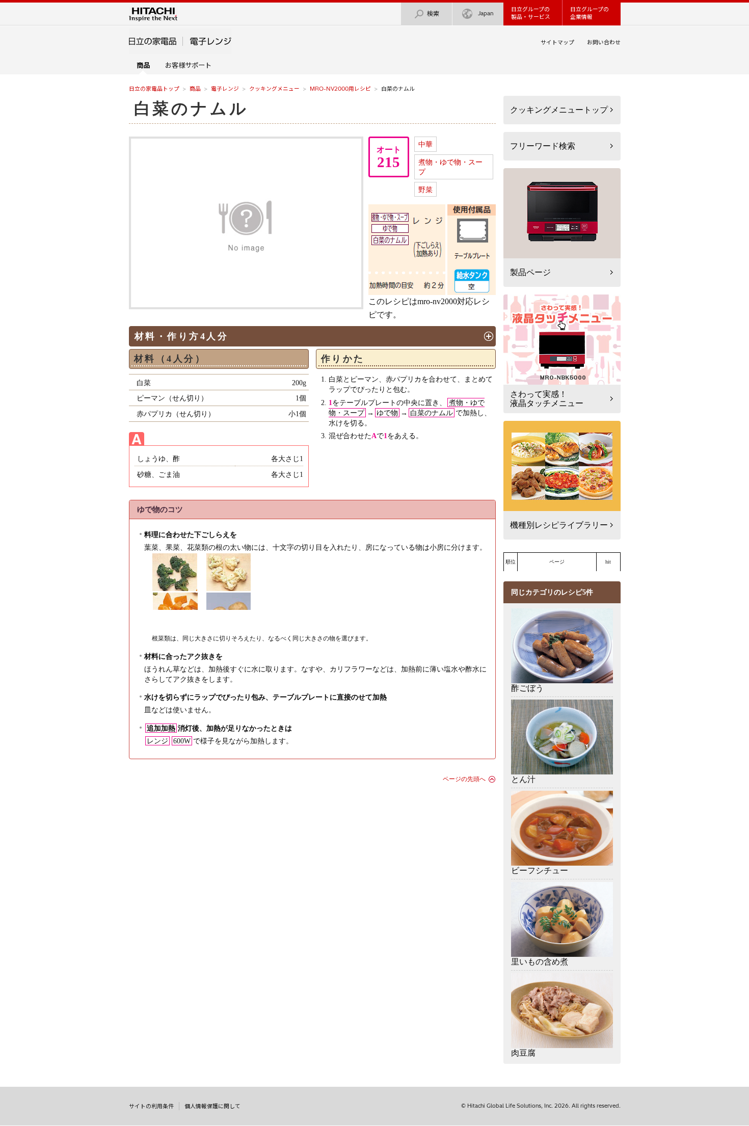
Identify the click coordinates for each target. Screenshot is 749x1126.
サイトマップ (557, 42)
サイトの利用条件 (151, 1106)
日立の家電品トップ (154, 88)
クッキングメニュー (274, 88)
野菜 (425, 189)
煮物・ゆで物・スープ (450, 167)
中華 (425, 144)
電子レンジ (225, 88)
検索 (433, 13)
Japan (486, 13)
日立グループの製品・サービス (530, 13)
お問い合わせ (604, 42)
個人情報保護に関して (212, 1106)
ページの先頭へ (464, 779)
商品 (195, 88)
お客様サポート (188, 65)
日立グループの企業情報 (589, 13)
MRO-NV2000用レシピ (340, 88)
